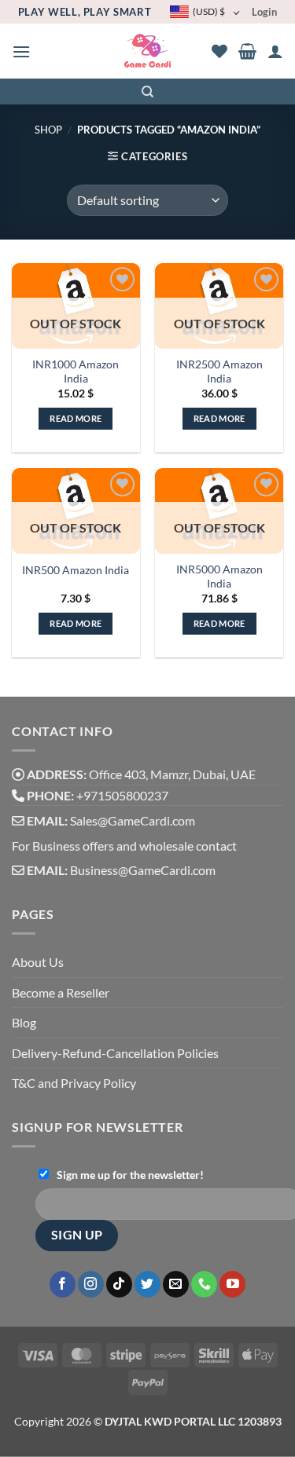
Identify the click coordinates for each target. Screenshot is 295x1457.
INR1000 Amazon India (75, 371)
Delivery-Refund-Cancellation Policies (115, 1052)
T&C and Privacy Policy (74, 1082)
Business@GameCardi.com (143, 869)
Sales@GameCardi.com (132, 820)
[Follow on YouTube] (232, 1284)
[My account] (275, 51)
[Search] (147, 92)
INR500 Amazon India (75, 570)
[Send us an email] (176, 1284)
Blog (24, 1022)
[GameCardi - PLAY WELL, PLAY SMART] (147, 51)
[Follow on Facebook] (63, 1284)
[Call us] (204, 1284)
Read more (75, 418)
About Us (38, 961)
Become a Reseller (60, 992)
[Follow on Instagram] (91, 1284)
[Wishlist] (219, 51)
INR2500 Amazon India (219, 371)
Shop (48, 129)
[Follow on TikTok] (119, 1284)
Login (264, 11)
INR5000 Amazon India (219, 576)
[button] (21, 51)
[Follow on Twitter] (147, 1284)
